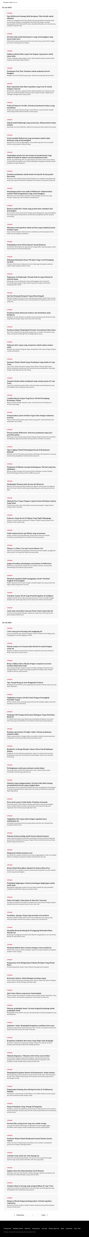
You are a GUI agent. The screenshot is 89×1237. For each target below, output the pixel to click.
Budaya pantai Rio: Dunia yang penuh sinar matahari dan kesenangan (30, 210)
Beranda (6, 2)
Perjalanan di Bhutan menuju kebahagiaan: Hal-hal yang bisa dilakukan (31, 468)
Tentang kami (7, 1228)
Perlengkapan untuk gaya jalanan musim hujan (25, 768)
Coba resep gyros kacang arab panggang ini (24, 631)
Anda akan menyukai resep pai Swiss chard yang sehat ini (30, 611)
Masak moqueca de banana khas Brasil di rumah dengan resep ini (29, 647)
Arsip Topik (77, 1228)
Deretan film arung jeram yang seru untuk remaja (26, 1123)
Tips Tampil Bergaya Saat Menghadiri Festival (25, 683)
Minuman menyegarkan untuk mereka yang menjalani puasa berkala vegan (31, 229)
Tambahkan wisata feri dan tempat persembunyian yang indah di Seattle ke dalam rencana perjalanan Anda (29, 156)
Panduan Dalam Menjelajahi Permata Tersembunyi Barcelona (31, 330)
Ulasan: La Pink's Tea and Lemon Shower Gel (25, 548)
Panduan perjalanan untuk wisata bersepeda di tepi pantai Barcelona (30, 175)
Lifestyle (9, 13)
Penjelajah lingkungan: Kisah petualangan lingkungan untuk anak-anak (31, 884)
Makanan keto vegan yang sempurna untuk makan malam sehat (30, 346)
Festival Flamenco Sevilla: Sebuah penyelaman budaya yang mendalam (31, 107)
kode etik (44, 1228)
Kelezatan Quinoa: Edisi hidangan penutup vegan (26, 978)
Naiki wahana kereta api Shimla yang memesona (26, 533)
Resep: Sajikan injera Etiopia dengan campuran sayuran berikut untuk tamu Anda (29, 665)
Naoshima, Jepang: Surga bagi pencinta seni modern (28, 915)
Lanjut (43, 1215)
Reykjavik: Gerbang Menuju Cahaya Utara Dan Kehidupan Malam (30, 750)
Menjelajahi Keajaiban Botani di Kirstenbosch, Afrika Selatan (31, 1073)
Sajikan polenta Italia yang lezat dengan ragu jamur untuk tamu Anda (30, 55)
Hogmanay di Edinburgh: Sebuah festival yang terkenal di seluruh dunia (29, 278)
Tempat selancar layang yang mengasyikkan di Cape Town (30, 1186)
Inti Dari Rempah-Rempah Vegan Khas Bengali (25, 296)
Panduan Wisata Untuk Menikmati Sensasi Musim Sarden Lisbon (29, 1140)
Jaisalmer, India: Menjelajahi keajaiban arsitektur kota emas (30, 1026)
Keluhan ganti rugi (54, 1228)
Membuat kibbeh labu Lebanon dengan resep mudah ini (29, 948)
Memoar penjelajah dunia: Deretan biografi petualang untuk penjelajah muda (30, 1009)
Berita (11, 2)
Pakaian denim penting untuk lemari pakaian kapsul (28, 836)
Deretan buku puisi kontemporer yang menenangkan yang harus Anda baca (30, 38)
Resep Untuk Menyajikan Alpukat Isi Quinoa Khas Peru (28, 868)
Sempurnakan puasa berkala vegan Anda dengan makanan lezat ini (30, 417)
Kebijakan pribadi (18, 1228)
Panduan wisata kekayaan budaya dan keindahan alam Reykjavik (29, 314)
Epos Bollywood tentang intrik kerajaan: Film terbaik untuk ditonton (30, 17)
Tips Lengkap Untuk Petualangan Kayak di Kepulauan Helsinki (28, 451)
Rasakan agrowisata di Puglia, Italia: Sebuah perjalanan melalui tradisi (29, 733)
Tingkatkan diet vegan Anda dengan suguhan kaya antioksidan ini (27, 820)
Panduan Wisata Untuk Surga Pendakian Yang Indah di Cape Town (31, 363)
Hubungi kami (36, 1228)
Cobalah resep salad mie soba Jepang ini (23, 1156)
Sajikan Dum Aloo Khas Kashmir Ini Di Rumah (25, 1171)
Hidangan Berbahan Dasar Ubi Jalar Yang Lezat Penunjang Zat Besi (30, 261)
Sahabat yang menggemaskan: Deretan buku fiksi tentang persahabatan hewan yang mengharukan (29, 784)
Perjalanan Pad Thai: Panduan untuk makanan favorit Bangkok (28, 72)
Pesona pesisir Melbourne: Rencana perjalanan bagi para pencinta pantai (29, 434)
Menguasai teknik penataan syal (19, 853)
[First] (14, 1215)
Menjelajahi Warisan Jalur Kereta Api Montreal (25, 484)
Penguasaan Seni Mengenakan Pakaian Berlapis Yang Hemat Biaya (31, 964)
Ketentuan (27, 1228)
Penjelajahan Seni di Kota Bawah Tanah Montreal (26, 245)
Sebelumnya (20, 1215)
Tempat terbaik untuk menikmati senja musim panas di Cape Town (31, 382)
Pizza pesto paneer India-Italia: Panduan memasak (27, 802)
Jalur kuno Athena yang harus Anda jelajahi (24, 993)
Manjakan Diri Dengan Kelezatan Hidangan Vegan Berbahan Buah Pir (31, 716)
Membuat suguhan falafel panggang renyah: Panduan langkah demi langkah (28, 580)
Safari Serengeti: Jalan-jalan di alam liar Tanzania (27, 900)
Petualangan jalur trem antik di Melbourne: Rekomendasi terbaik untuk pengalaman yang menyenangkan (29, 193)
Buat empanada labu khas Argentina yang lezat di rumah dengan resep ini (29, 88)
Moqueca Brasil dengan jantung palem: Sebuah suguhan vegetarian (29, 1202)
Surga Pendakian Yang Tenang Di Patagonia (24, 1107)
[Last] (47, 1215)
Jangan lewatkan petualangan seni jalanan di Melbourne (29, 564)
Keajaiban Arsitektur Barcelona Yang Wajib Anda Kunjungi (30, 1041)
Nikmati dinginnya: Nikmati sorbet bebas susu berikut (28, 1056)
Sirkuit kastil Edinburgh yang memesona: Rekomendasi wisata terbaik (31, 124)
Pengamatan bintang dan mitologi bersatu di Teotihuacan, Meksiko (30, 1090)
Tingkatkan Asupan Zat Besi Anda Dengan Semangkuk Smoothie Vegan (28, 699)
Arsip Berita (69, 1228)
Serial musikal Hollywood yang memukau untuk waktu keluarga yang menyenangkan (28, 139)
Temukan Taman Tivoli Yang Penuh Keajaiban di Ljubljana (30, 596)
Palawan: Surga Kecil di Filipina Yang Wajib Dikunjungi (29, 518)
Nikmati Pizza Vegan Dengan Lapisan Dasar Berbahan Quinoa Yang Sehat (31, 502)
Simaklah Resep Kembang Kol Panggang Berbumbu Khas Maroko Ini (29, 932)
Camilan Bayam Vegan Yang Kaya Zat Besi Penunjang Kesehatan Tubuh (28, 399)
